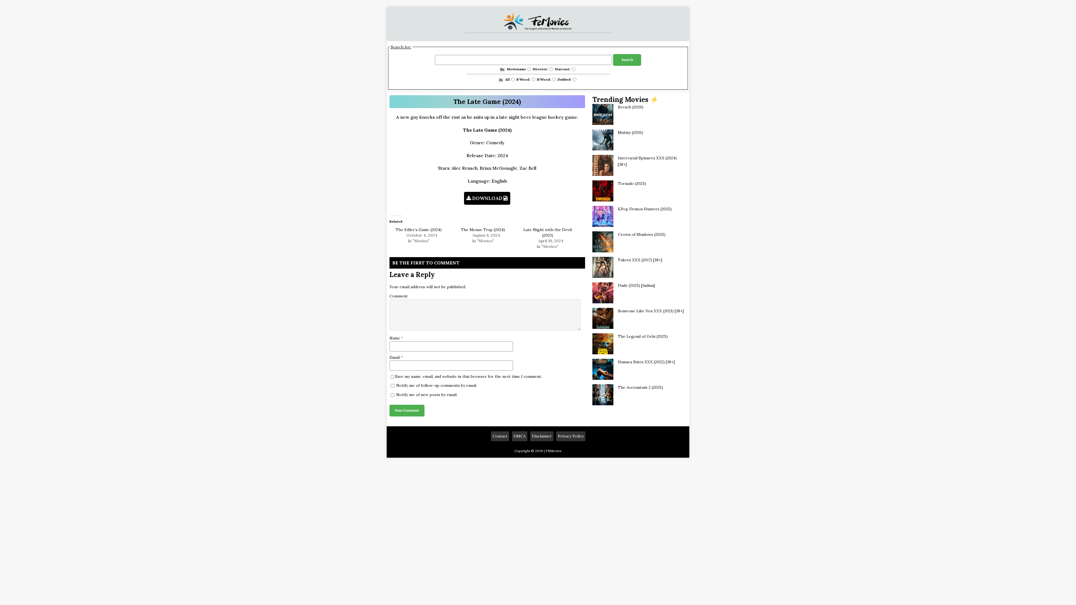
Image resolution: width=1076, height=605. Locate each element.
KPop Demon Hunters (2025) (645, 208)
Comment (398, 296)
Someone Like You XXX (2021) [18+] (651, 310)
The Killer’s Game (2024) (419, 229)
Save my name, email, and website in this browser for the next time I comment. (468, 376)
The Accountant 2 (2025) (640, 387)
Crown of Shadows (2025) (641, 234)
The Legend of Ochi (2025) (643, 336)
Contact (500, 436)
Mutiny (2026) (630, 132)
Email (395, 357)
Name (395, 338)
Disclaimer (542, 436)
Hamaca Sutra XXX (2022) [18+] (646, 361)
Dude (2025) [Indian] (636, 285)
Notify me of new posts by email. (426, 394)
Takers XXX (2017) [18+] (640, 259)
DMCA (520, 436)
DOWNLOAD (487, 198)
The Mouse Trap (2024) (483, 229)
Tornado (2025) (632, 183)
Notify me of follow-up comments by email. (436, 385)
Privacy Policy (571, 436)
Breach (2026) (630, 107)
